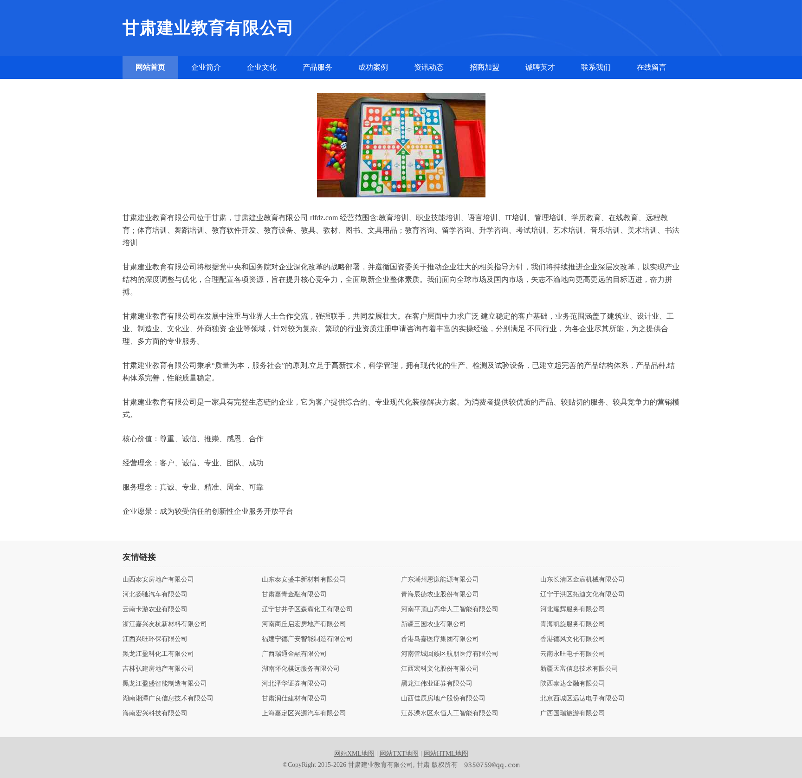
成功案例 (373, 67)
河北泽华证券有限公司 (294, 683)
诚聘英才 (540, 67)
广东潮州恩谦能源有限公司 (440, 579)
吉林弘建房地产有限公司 (158, 669)
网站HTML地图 (446, 753)
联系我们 (596, 67)
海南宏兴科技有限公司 (155, 713)
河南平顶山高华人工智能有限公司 (449, 609)
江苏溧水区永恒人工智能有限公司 (449, 713)
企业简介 (206, 67)
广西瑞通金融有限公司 (294, 654)
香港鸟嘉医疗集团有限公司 (440, 639)
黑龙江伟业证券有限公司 (436, 683)
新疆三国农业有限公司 (433, 624)
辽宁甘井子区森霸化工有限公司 (307, 609)
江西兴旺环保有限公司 (155, 639)
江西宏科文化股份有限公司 (440, 669)
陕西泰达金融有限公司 (572, 683)
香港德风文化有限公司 (572, 639)
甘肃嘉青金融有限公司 (294, 594)
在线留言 (651, 67)
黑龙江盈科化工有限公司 (158, 654)
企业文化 (262, 67)
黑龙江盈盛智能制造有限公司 (165, 683)
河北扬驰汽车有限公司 (155, 594)
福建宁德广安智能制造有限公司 (307, 639)
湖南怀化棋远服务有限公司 (301, 669)
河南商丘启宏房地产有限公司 (304, 624)
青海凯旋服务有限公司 (572, 624)
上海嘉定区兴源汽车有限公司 (304, 713)
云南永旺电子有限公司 (572, 654)
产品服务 (317, 67)
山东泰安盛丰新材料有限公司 (304, 579)
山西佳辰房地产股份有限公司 (443, 698)
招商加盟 (484, 67)
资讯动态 (429, 67)
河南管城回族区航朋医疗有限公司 (449, 654)
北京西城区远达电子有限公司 (582, 698)
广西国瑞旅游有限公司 (572, 713)
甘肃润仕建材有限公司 (294, 698)
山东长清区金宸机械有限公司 (582, 579)
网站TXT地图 (399, 753)
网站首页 (150, 67)
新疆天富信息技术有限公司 (579, 669)
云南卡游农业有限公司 (155, 609)
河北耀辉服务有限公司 (572, 609)
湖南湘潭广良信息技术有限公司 (168, 698)
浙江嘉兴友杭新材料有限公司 (165, 624)
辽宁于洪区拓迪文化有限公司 (582, 594)
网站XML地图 (354, 753)
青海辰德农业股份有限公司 (440, 594)
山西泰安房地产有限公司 (158, 579)
